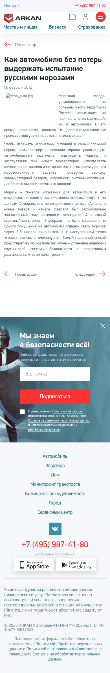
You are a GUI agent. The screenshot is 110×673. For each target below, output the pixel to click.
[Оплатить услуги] (73, 17)
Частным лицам (20, 27)
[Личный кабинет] (86, 17)
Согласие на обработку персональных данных (59, 420)
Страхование (92, 27)
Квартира (55, 465)
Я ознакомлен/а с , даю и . (59, 420)
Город (55, 503)
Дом (55, 475)
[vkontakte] (55, 529)
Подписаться (55, 396)
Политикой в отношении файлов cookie (62, 648)
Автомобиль (55, 456)
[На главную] (22, 17)
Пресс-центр (25, 44)
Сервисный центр (55, 512)
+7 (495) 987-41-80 (55, 544)
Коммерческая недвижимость (55, 494)
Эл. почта (36, 373)
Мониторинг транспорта (55, 484)
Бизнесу (57, 27)
